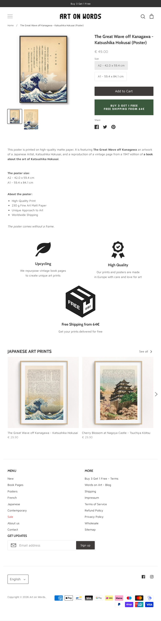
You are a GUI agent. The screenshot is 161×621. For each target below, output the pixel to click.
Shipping (90, 491)
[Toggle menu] (10, 16)
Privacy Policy (94, 516)
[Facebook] (143, 577)
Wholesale (92, 523)
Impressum (92, 497)
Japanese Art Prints (30, 351)
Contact (13, 529)
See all (144, 351)
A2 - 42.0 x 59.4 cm (111, 65)
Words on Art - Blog (98, 485)
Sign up (85, 545)
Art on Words (37, 597)
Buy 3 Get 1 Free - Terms (101, 478)
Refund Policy (94, 510)
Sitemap (90, 529)
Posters (12, 491)
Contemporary (17, 510)
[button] (4, 394)
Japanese (14, 504)
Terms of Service (96, 504)
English (15, 579)
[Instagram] (152, 577)
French (12, 497)
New (11, 478)
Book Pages (15, 485)
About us (13, 523)
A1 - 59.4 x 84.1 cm (110, 76)
